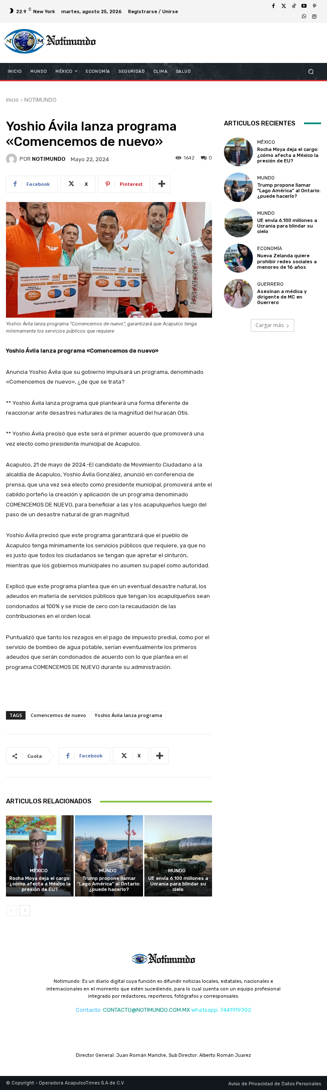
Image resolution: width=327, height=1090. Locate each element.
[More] (162, 184)
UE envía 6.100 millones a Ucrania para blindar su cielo (178, 884)
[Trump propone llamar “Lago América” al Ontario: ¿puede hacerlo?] (109, 855)
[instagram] (314, 16)
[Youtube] (304, 6)
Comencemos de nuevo (58, 715)
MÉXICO (39, 870)
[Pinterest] (314, 6)
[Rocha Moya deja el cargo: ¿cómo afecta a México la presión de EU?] (40, 855)
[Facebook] (273, 6)
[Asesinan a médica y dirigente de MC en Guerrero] (238, 293)
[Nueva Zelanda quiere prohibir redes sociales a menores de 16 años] (238, 258)
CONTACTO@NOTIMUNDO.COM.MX (146, 1010)
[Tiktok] (294, 6)
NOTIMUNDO (40, 99)
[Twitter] (283, 6)
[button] (311, 71)
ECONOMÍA (269, 248)
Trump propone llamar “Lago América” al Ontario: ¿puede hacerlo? (109, 884)
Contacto (88, 1010)
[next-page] (25, 910)
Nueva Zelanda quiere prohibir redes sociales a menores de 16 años (287, 261)
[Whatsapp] (304, 16)
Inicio (12, 99)
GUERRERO (270, 284)
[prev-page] (11, 910)
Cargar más (269, 325)
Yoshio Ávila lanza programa (128, 715)
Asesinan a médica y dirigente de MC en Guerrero (282, 297)
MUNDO (108, 870)
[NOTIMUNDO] (13, 159)
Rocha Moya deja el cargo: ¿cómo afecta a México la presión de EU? (40, 884)
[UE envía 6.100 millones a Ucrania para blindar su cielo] (178, 855)
